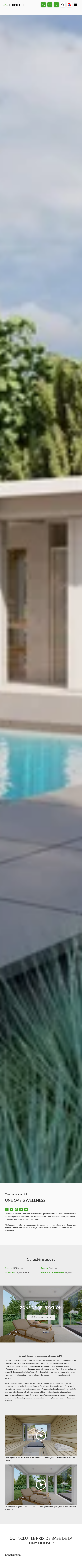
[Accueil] (20, 4)
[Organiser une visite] (49, 4)
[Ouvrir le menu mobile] (75, 4)
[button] (6, 1209)
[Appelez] (43, 4)
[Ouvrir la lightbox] (41, 1435)
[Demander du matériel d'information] (56, 4)
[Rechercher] (62, 4)
